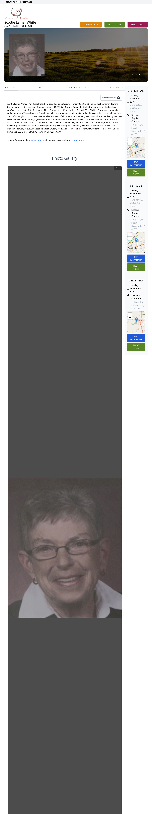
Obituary (11, 87)
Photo (42, 87)
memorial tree (39, 140)
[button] (136, 145)
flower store (78, 140)
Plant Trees (136, 172)
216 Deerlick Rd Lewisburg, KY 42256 (138, 305)
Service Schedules (78, 87)
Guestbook (117, 87)
